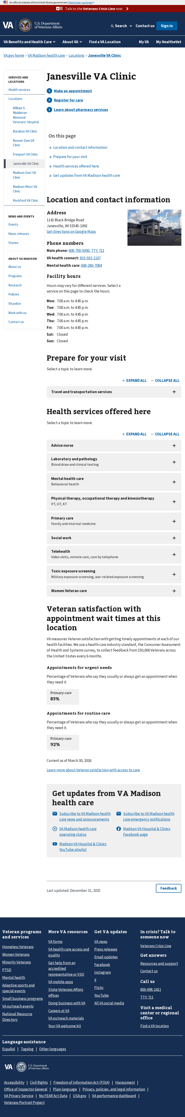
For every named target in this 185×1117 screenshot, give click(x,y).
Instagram (102, 972)
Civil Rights (39, 1082)
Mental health (13, 977)
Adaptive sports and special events (18, 988)
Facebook (102, 964)
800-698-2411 (150, 989)
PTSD (6, 969)
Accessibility (14, 1082)
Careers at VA (58, 1010)
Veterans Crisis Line (155, 945)
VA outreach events (18, 1006)
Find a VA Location (105, 41)
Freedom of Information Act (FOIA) (81, 1082)
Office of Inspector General (25, 1089)
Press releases (105, 949)
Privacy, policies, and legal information (114, 1089)
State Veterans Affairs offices (65, 992)
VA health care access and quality (68, 952)
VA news (100, 941)
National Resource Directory (17, 1016)
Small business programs (22, 998)
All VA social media (109, 1003)
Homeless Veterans (18, 946)
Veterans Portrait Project (24, 1102)
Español (8, 1048)
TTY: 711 (146, 997)
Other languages (52, 1048)
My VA (144, 41)
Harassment (125, 1082)
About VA (70, 41)
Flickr (99, 987)
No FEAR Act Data (53, 1095)
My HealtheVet (168, 41)
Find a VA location (154, 1025)
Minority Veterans (16, 962)
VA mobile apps (60, 981)
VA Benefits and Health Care (28, 41)
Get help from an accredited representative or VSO (66, 968)
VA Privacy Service (18, 1095)
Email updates (106, 956)
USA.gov (79, 1095)
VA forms (55, 941)
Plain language (65, 1089)
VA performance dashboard (114, 1095)
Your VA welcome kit (64, 1025)
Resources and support (159, 963)
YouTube (101, 995)
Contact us (145, 25)
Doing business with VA (66, 1003)
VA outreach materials (66, 1018)
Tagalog (27, 1048)
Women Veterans (16, 954)
